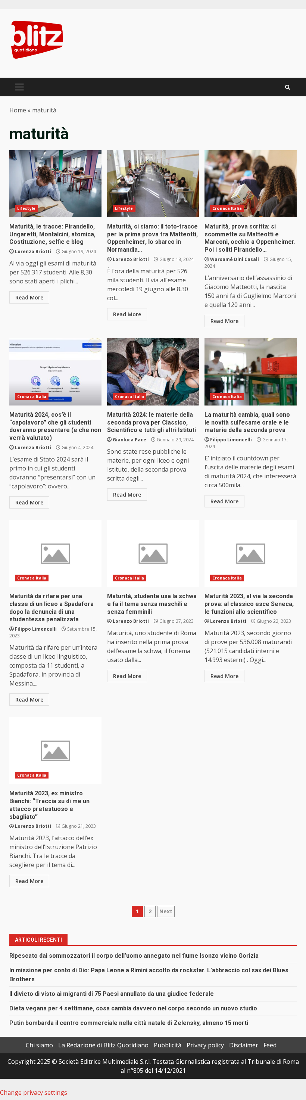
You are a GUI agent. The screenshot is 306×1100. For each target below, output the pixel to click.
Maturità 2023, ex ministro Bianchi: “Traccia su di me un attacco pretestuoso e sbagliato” (55, 750)
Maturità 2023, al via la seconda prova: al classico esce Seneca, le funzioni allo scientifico (250, 553)
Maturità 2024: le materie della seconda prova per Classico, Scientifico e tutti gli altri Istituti (153, 371)
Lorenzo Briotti (33, 251)
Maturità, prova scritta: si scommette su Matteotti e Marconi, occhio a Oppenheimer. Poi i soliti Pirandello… (250, 183)
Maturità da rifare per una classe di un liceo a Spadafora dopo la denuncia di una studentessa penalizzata (55, 553)
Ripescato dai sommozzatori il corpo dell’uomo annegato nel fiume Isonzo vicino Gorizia (134, 955)
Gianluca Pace (129, 439)
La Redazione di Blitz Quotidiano (103, 1045)
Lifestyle (26, 208)
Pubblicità (167, 1045)
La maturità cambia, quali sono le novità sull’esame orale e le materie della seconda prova (250, 371)
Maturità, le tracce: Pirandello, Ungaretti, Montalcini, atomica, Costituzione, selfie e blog (55, 183)
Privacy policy (205, 1045)
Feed (270, 1045)
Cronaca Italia (226, 208)
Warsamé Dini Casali (234, 259)
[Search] (287, 87)
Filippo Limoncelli (231, 439)
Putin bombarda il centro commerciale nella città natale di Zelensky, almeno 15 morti (128, 1022)
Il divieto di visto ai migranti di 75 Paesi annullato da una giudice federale (111, 993)
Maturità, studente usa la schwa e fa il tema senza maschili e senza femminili (153, 553)
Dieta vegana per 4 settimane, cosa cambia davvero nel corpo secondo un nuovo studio (133, 1008)
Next (165, 911)
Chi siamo (39, 1045)
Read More (29, 297)
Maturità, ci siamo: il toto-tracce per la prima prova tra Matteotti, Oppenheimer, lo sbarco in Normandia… (153, 183)
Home (17, 110)
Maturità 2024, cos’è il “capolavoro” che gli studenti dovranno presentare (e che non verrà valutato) (55, 371)
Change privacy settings (33, 1092)
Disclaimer (243, 1045)
